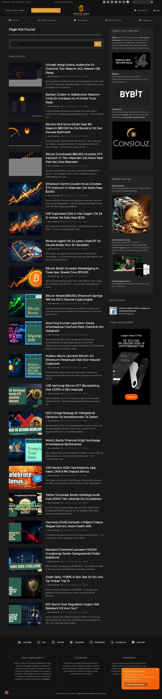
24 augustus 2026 (69, 196)
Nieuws (15, 20)
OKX (114, 37)
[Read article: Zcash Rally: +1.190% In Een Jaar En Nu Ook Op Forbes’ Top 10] (25, 587)
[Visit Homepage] (81, 10)
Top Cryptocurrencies (46, 20)
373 (86, 421)
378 (86, 303)
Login (157, 10)
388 (86, 561)
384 (86, 612)
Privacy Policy (101, 693)
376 (86, 335)
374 (86, 367)
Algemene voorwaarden (86, 693)
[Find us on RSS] (108, 2)
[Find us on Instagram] (120, 2)
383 (86, 530)
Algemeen (147, 20)
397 (86, 221)
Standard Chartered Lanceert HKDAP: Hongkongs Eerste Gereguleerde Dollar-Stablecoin (73, 553)
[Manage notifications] (7, 692)
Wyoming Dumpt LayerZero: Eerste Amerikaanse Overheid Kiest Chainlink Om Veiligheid (75, 327)
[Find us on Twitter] (112, 2)
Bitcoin (120, 284)
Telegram (142, 10)
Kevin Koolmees (53, 76)
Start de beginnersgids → (136, 684)
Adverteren (6, 2)
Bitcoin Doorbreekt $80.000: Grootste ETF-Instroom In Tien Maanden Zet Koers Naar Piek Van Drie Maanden (74, 158)
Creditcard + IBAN (15, 10)
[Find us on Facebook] (123, 2)
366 (86, 76)
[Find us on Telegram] (116, 2)
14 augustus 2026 (69, 530)
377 (86, 196)
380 (86, 448)
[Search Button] (151, 2)
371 (86, 393)
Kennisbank (82, 20)
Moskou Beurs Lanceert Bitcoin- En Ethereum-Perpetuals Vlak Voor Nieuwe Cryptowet (73, 359)
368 (86, 106)
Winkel (28, 2)
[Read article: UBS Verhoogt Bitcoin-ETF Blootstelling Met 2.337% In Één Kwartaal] (25, 395)
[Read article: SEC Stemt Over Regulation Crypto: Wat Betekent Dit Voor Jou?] (25, 614)
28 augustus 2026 (69, 76)
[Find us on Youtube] (104, 2)
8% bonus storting (47, 10)
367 (86, 166)
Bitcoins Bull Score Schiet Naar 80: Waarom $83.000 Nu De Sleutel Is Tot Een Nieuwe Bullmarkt (74, 128)
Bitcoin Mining (114, 20)
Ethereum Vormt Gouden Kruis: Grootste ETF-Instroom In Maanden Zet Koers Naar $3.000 (74, 187)
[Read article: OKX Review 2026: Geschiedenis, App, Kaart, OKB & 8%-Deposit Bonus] (25, 477)
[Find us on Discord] (127, 2)
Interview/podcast (17, 2)
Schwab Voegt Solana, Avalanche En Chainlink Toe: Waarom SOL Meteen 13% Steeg (73, 68)
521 (86, 475)
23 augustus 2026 (69, 249)
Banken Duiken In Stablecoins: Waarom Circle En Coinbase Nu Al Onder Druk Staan (73, 98)
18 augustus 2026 (69, 367)
